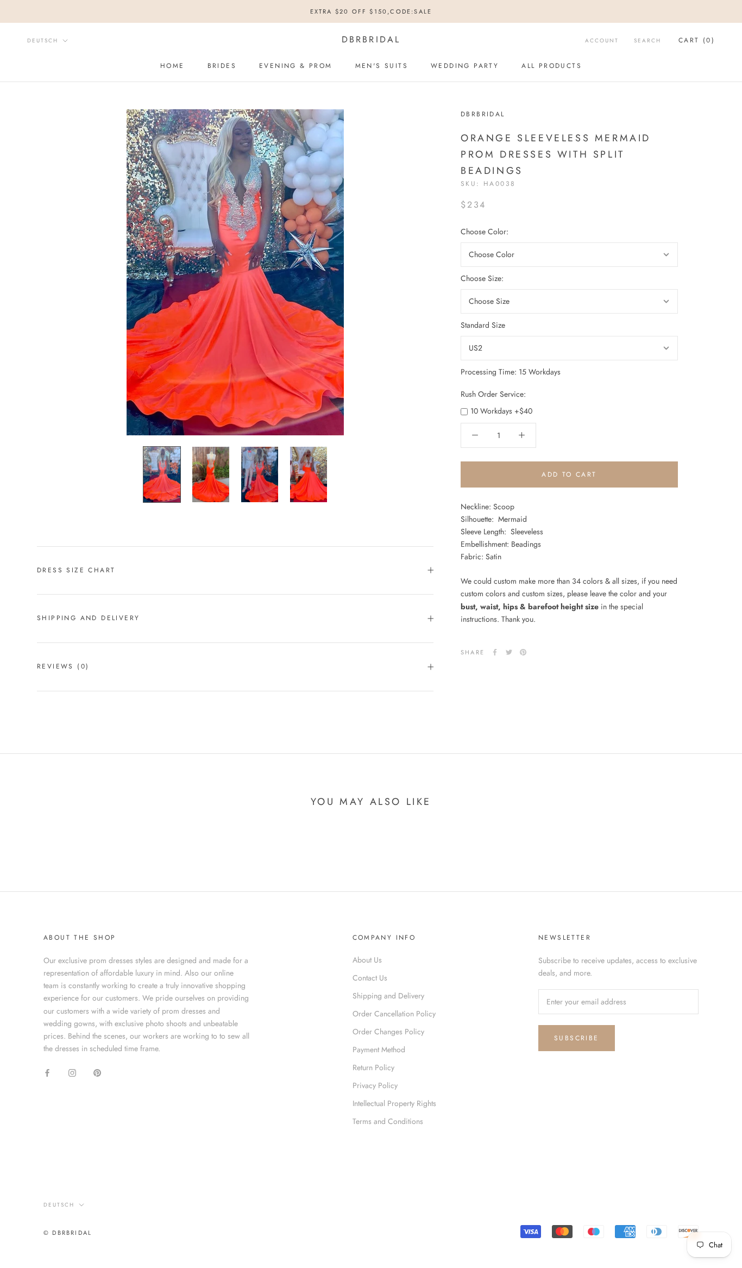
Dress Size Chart (76, 570)
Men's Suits (381, 66)
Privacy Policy (375, 1085)
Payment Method (379, 1049)
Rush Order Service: (493, 394)
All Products (551, 66)
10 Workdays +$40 (501, 410)
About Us (367, 959)
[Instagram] (72, 1072)
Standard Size (483, 325)
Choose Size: (482, 278)
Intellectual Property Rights (394, 1103)
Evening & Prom (295, 66)
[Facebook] (495, 652)
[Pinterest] (523, 652)
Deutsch (42, 40)
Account (602, 40)
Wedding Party (465, 66)
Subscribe (576, 1038)
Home (172, 66)
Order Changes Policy (388, 1031)
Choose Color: (484, 231)
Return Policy (373, 1067)
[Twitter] (509, 652)
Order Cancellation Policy (394, 1013)
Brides (221, 66)
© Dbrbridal (67, 1232)
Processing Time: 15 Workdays (511, 371)
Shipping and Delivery (88, 618)
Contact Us (370, 977)
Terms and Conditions (388, 1121)
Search (647, 40)
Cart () (696, 40)
